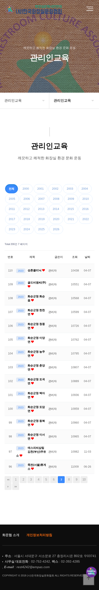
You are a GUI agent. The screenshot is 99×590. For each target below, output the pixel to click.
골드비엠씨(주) (37, 282)
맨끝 (15, 486)
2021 (71, 219)
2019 (41, 219)
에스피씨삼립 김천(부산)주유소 (31, 451)
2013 (41, 209)
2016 (85, 209)
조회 (75, 257)
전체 (11, 188)
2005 (12, 199)
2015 (70, 209)
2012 (26, 209)
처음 (8, 479)
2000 (26, 188)
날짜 (87, 257)
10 (84, 479)
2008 (56, 199)
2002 (55, 188)
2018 (26, 219)
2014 (56, 209)
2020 (56, 219)
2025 (41, 229)
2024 (26, 229)
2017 (12, 219)
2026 (56, 229)
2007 (41, 199)
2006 (26, 199)
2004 (85, 188)
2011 (12, 209)
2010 (85, 199)
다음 (8, 486)
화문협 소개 (10, 535)
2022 (85, 219)
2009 (71, 199)
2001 (40, 188)
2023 (12, 229)
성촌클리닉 (35, 270)
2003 (70, 188)
